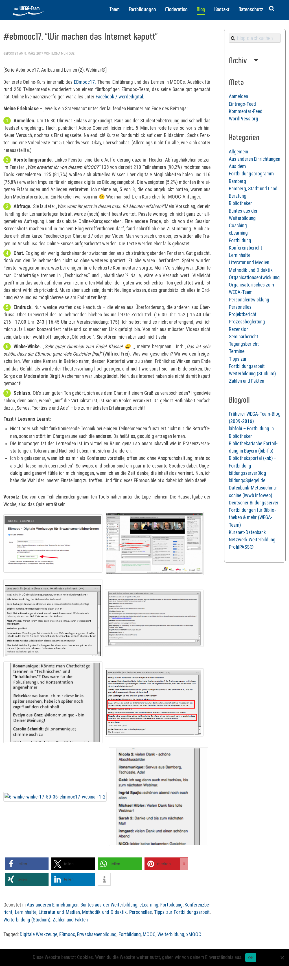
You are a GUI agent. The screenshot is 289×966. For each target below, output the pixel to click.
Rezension (239, 329)
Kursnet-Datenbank (247, 532)
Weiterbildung (170, 934)
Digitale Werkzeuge (38, 934)
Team (115, 9)
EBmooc (67, 934)
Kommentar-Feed (245, 111)
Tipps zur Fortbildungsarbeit (182, 912)
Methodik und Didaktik (104, 912)
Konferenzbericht (245, 248)
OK (250, 957)
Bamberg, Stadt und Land (253, 188)
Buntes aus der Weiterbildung (108, 905)
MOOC (149, 934)
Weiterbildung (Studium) (27, 920)
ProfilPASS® (241, 547)
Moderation (176, 9)
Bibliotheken (241, 203)
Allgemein (238, 152)
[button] (27, 863)
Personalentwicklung (249, 300)
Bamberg (237, 181)
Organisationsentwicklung (254, 277)
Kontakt (221, 9)
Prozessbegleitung (247, 322)
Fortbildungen (142, 9)
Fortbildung (171, 905)
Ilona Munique (63, 54)
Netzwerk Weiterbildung (252, 539)
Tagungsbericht (244, 344)
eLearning (148, 905)
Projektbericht (243, 314)
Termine (236, 351)
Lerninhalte (25, 912)
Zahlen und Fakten (70, 920)
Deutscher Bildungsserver (254, 503)
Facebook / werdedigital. (120, 97)
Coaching (238, 225)
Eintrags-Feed (242, 104)
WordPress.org (243, 119)
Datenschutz (250, 9)
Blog (201, 9)
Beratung (237, 196)
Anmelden (238, 96)
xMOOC (193, 934)
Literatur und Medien (59, 912)
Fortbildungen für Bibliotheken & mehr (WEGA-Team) (252, 517)
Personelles (140, 912)
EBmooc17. (85, 82)
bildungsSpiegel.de (247, 480)
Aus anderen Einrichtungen (52, 905)
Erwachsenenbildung (97, 934)
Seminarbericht (243, 336)
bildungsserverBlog (247, 473)
